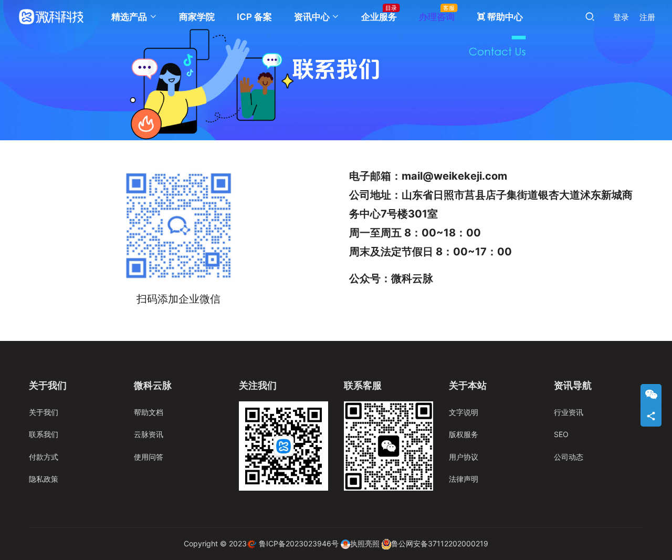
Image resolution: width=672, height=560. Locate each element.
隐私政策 (43, 478)
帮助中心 (500, 17)
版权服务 (463, 434)
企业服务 (379, 17)
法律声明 (463, 478)
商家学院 (197, 17)
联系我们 (43, 434)
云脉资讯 (148, 434)
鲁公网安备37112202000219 (439, 543)
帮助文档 (148, 412)
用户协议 (463, 456)
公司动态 (568, 456)
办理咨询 (437, 17)
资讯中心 (312, 17)
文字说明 (463, 412)
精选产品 (129, 17)
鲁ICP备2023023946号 (299, 543)
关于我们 (43, 412)
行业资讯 (568, 412)
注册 (647, 17)
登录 (621, 17)
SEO (561, 434)
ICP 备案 (254, 17)
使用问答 (148, 456)
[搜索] (590, 17)
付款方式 (43, 456)
